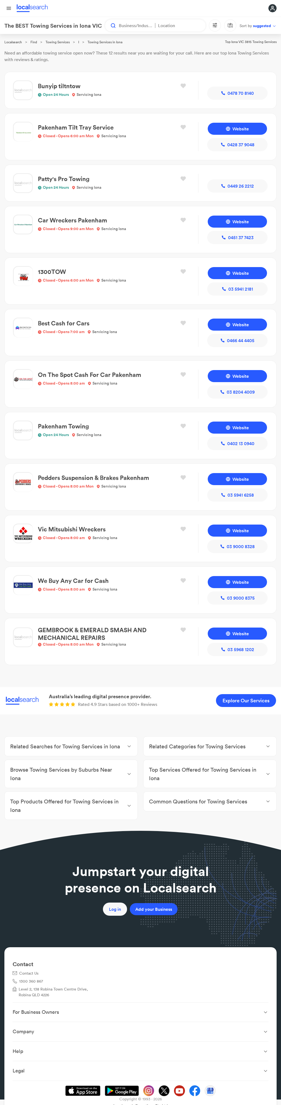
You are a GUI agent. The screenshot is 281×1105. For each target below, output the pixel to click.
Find (33, 42)
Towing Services (58, 42)
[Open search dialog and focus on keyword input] (110, 25)
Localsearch (13, 42)
